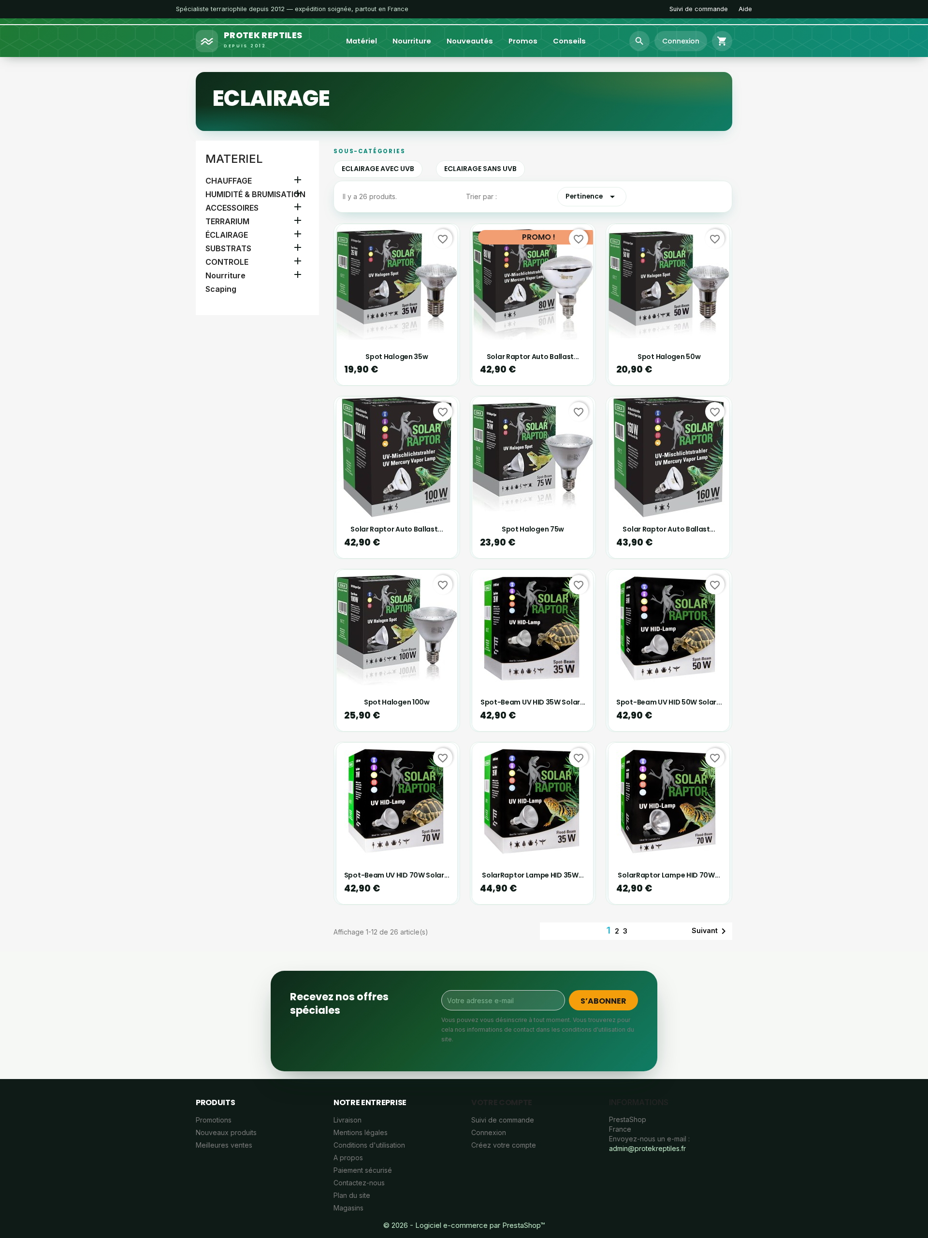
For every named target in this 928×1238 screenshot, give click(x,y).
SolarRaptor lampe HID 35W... (532, 875)
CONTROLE (226, 262)
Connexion (488, 1132)
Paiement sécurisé (363, 1170)
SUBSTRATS (228, 248)
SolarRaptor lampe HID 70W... (669, 875)
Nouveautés (470, 41)
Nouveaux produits (226, 1132)
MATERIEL (234, 159)
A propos (348, 1157)
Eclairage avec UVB (378, 168)
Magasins (348, 1208)
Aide (745, 9)
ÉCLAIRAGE (226, 235)
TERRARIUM (227, 221)
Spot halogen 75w (533, 529)
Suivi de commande (698, 9)
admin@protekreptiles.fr (647, 1148)
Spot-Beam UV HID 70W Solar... (397, 875)
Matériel (361, 41)
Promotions (214, 1120)
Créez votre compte (503, 1145)
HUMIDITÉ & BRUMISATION (255, 194)
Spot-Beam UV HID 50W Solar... (669, 702)
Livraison (348, 1120)
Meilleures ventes (224, 1145)
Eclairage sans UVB (480, 168)
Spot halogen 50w (669, 356)
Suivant (710, 931)
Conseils (569, 41)
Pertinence (592, 196)
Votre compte (501, 1102)
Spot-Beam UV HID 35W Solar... (532, 702)
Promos (522, 41)
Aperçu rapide (402, 329)
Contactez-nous (359, 1183)
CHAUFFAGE (228, 181)
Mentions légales (361, 1132)
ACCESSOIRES (232, 208)
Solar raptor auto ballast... (533, 356)
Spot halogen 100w (397, 702)
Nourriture (411, 41)
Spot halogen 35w (396, 356)
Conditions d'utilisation (369, 1145)
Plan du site (352, 1195)
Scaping (220, 289)
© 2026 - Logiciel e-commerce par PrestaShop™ (464, 1225)
